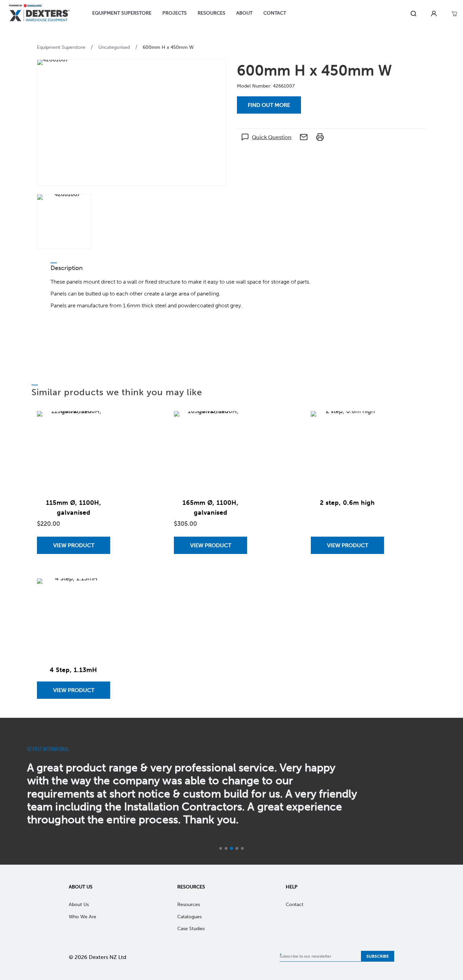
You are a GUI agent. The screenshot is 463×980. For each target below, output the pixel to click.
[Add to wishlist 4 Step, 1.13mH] (98, 590)
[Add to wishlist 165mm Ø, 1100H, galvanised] (235, 423)
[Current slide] (231, 848)
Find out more (269, 105)
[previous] (12, 791)
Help (292, 887)
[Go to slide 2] (226, 848)
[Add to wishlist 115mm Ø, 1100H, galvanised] (98, 423)
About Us (81, 887)
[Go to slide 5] (242, 848)
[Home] (39, 13)
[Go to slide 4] (237, 848)
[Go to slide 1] (220, 848)
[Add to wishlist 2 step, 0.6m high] (372, 423)
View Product (73, 545)
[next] (450, 791)
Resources (191, 887)
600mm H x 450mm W (168, 47)
